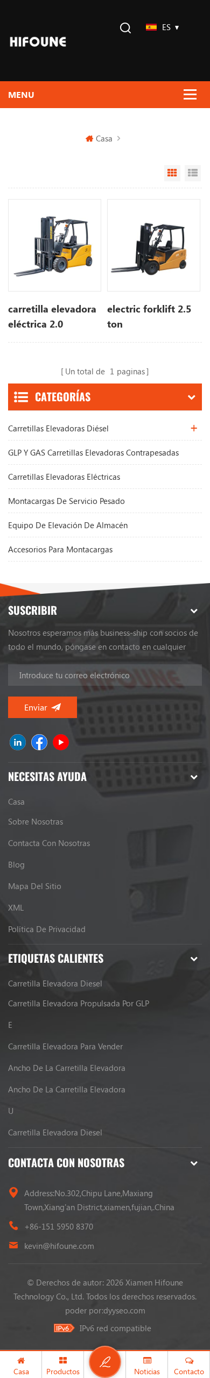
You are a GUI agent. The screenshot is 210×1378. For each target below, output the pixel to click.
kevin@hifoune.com (59, 1245)
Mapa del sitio (34, 885)
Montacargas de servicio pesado (66, 500)
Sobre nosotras (35, 821)
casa (16, 801)
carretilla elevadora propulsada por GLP (78, 1003)
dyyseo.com (124, 1310)
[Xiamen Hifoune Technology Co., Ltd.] (38, 40)
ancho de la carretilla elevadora (66, 1067)
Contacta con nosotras (49, 842)
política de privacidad (47, 929)
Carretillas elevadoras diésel (58, 428)
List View (193, 173)
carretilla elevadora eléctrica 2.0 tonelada (52, 316)
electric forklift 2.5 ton (149, 316)
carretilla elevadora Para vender (65, 1046)
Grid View (172, 173)
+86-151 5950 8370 (58, 1226)
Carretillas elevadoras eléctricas (64, 476)
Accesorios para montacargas (60, 549)
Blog (16, 864)
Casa (104, 138)
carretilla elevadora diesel (55, 983)
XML (16, 907)
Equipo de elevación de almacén (68, 525)
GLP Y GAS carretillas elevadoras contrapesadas (93, 452)
